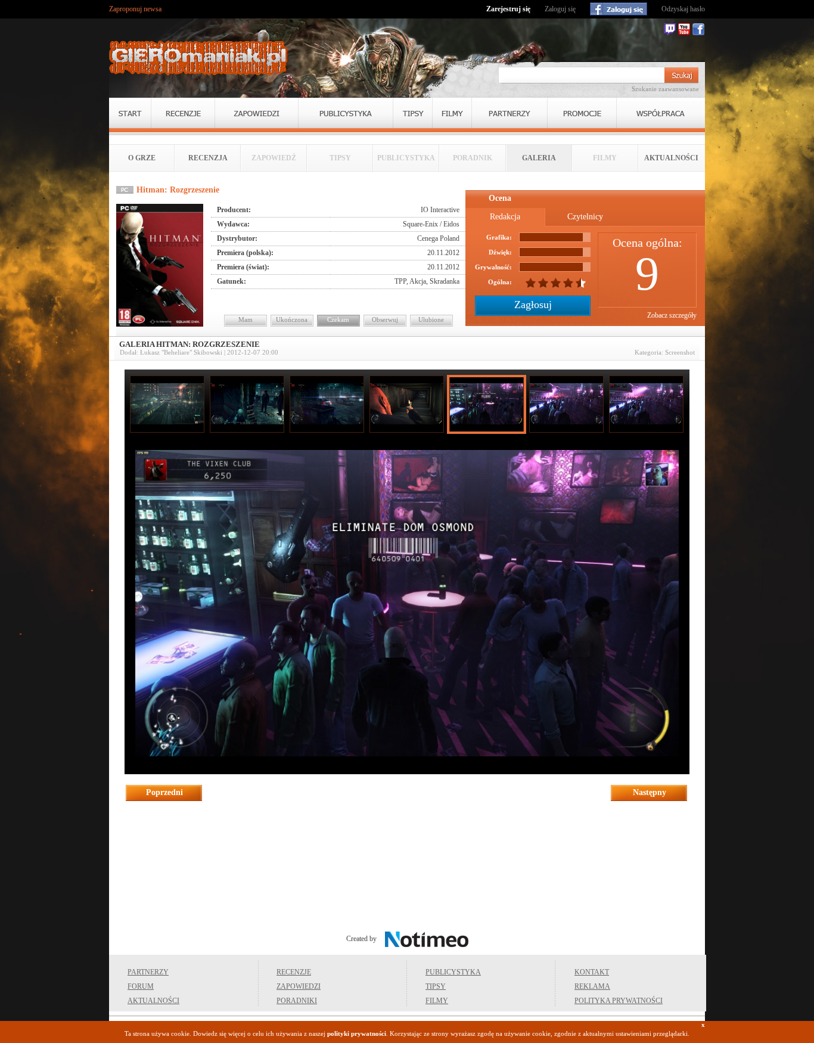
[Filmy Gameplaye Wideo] (452, 113)
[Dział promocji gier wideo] (582, 113)
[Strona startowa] (198, 58)
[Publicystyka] (346, 113)
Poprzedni (164, 792)
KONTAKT (591, 972)
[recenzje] (183, 113)
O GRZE (142, 158)
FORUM (141, 986)
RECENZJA (208, 158)
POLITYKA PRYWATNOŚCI (618, 1001)
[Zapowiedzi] (256, 113)
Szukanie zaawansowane (665, 88)
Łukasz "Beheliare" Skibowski (181, 352)
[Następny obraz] (407, 754)
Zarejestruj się (508, 9)
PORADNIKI (296, 1001)
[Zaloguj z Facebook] (618, 9)
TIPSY (435, 986)
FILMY (436, 1001)
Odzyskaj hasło (683, 9)
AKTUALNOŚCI (671, 158)
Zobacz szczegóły (672, 315)
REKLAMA (592, 986)
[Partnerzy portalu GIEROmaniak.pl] (509, 113)
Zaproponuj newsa (135, 9)
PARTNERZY (148, 972)
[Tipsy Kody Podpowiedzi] (412, 113)
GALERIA (539, 158)
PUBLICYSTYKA (453, 972)
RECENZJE (293, 972)
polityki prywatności (356, 1033)
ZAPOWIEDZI (298, 986)
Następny (649, 792)
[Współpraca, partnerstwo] (661, 113)
